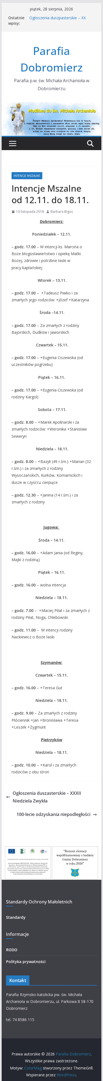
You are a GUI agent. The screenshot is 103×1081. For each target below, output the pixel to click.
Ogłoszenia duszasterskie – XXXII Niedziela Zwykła (47, 797)
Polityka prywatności (26, 961)
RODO (11, 949)
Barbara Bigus (62, 211)
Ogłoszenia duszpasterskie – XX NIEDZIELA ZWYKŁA (57, 20)
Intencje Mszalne (27, 176)
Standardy (16, 917)
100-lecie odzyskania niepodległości (53, 814)
